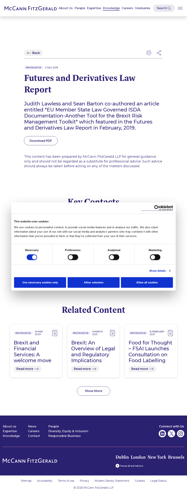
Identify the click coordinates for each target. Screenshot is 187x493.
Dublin (122, 457)
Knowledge (111, 8)
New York (157, 457)
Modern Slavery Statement (112, 480)
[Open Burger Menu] (180, 8)
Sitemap (26, 480)
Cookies (140, 480)
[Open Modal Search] (164, 8)
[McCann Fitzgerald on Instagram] (180, 433)
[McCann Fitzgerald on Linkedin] (162, 433)
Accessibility (44, 480)
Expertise (94, 8)
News (32, 426)
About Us (66, 8)
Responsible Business (64, 436)
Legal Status (158, 480)
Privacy (84, 480)
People (80, 8)
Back (36, 53)
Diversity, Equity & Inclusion (68, 431)
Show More (93, 391)
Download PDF (41, 141)
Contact (34, 436)
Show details (157, 270)
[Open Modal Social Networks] (159, 52)
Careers (127, 8)
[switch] (73, 257)
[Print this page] (148, 52)
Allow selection (93, 282)
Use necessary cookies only (40, 282)
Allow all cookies (147, 282)
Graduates (142, 8)
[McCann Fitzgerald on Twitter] (171, 433)
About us (9, 426)
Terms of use (66, 480)
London (138, 457)
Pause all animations (131, 465)
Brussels (176, 457)
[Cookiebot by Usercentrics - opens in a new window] (157, 208)
